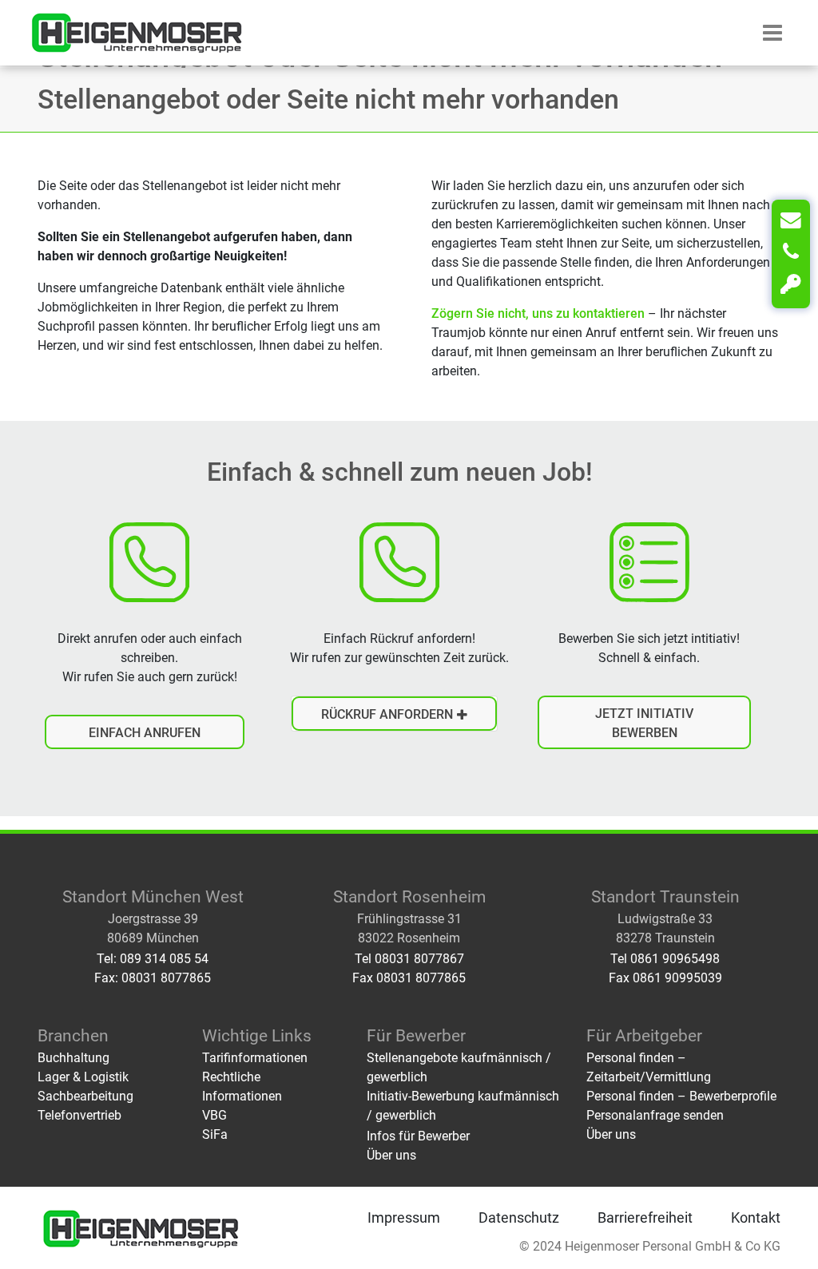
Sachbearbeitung (85, 1096)
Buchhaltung (73, 1057)
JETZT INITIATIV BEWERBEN (644, 723)
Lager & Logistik (83, 1077)
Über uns (391, 1155)
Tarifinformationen (255, 1057)
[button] (772, 33)
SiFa (215, 1134)
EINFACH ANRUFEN (145, 732)
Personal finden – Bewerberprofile (681, 1096)
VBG (214, 1115)
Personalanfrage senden (655, 1115)
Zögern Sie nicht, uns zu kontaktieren (538, 313)
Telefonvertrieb (79, 1115)
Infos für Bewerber (418, 1136)
